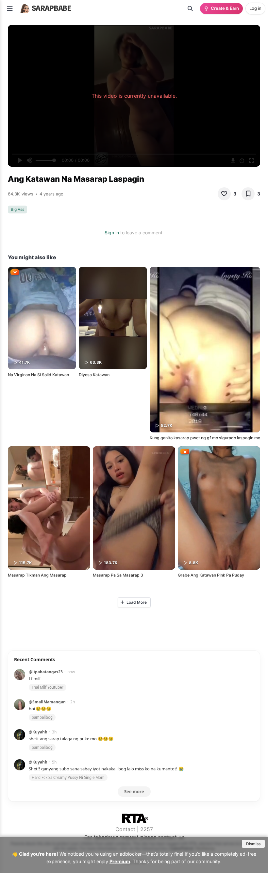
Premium (119, 861)
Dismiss (253, 843)
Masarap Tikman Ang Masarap (37, 575)
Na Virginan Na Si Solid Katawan (38, 374)
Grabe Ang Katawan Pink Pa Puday (211, 575)
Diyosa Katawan (94, 374)
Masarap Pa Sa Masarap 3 (118, 575)
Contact (125, 829)
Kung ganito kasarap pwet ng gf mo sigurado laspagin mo (205, 437)
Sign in (112, 232)
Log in (255, 8)
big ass (17, 209)
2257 (146, 829)
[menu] (10, 8)
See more (134, 792)
